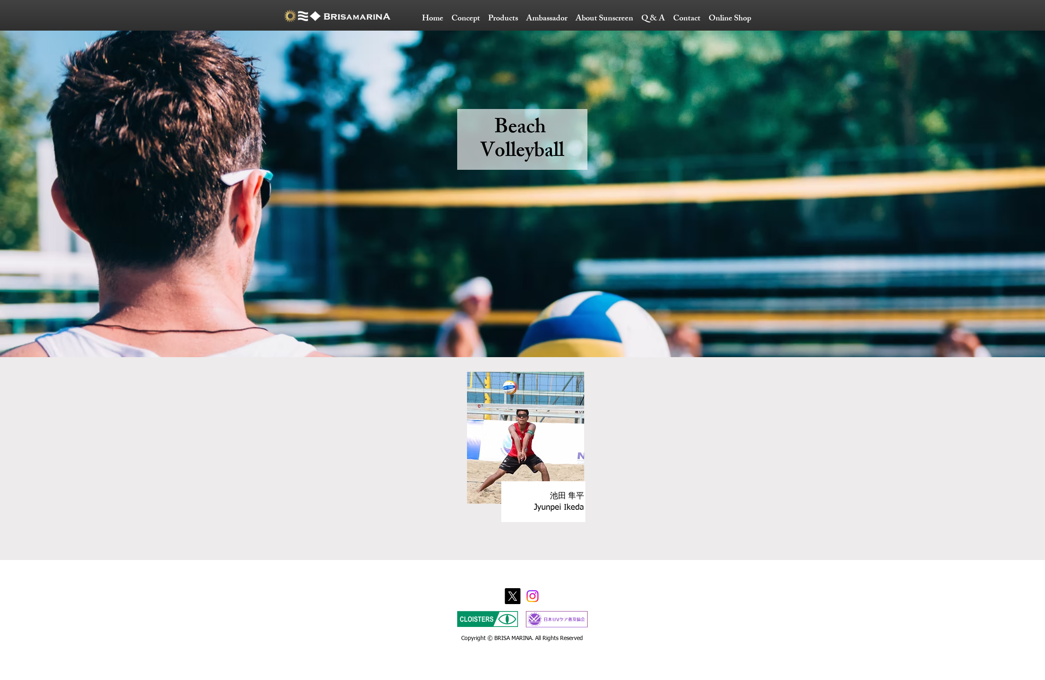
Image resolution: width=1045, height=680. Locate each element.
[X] (512, 596)
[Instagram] (532, 596)
